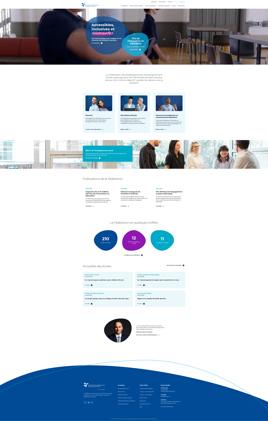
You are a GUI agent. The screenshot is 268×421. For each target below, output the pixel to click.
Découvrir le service (92, 158)
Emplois (174, 5)
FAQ (141, 407)
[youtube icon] (88, 402)
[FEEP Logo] (90, 5)
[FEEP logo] (94, 386)
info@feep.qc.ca (165, 396)
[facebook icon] (85, 402)
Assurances (154, 1)
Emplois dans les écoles (146, 388)
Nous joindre (162, 1)
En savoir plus (95, 43)
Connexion (182, 2)
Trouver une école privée (93, 129)
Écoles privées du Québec (136, 5)
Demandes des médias (167, 406)
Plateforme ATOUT (145, 404)
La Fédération (124, 5)
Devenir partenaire (123, 404)
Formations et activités (164, 5)
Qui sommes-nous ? (123, 388)
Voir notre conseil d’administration (146, 335)
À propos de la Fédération (132, 255)
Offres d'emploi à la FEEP (125, 397)
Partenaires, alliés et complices (126, 401)
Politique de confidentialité (134, 418)
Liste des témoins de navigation (149, 418)
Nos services (121, 391)
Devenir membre (123, 394)
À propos (170, 1)
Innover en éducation (150, 5)
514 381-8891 (164, 389)
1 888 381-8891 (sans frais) (168, 391)
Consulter (89, 206)
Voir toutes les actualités (174, 265)
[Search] (176, 2)
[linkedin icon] (92, 402)
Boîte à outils (181, 5)
